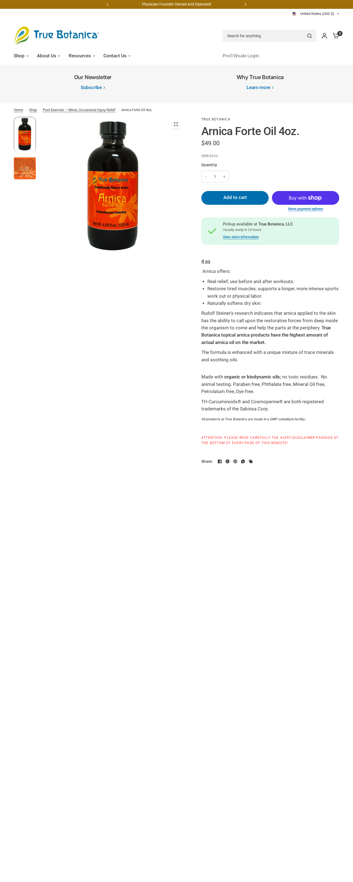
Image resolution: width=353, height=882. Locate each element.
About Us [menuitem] (46, 55)
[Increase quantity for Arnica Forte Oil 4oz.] (224, 176)
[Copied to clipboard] (250, 461)
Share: (207, 461)
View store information (241, 237)
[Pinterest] (235, 461)
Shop (33, 110)
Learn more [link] (258, 87)
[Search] (309, 36)
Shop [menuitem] (19, 55)
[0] (334, 36)
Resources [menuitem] (80, 55)
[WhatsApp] (243, 461)
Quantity (209, 165)
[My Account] (324, 36)
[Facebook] (219, 461)
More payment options (305, 209)
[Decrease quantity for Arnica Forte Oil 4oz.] (206, 176)
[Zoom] (176, 124)
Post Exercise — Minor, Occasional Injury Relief (79, 110)
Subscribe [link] (91, 87)
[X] (227, 461)
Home (18, 110)
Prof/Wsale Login (241, 55)
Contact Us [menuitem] (115, 55)
